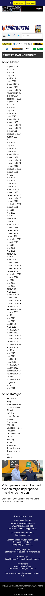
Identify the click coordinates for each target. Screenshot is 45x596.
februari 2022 (13, 225)
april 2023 (11, 184)
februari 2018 (13, 365)
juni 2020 (11, 283)
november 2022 (14, 198)
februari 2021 (13, 260)
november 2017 (14, 374)
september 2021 (14, 239)
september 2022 (14, 204)
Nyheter (10, 425)
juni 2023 (11, 178)
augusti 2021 (12, 242)
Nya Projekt (12, 422)
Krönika (10, 413)
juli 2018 (10, 350)
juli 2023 (10, 175)
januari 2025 (12, 122)
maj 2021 (11, 251)
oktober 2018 (12, 341)
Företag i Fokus (14, 404)
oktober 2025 (12, 96)
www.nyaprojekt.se (22, 520)
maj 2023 (11, 181)
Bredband (11, 399)
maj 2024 (11, 146)
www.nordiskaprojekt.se (22, 526)
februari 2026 (13, 84)
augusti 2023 (12, 172)
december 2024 (14, 125)
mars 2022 (11, 222)
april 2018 (11, 359)
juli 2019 (10, 315)
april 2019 (11, 324)
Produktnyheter (13, 434)
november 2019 (14, 303)
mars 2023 (11, 187)
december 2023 (14, 160)
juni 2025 (11, 108)
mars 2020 (11, 292)
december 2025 (14, 90)
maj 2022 (11, 216)
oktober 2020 (12, 271)
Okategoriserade (14, 428)
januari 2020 (12, 298)
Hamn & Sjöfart (13, 407)
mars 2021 (11, 257)
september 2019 (14, 309)
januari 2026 (12, 87)
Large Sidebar (13, 416)
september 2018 (14, 344)
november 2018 (14, 339)
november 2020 (14, 268)
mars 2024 (11, 151)
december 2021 (14, 230)
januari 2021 (12, 263)
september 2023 (14, 169)
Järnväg (10, 410)
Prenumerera (19, 3)
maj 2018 (11, 356)
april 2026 (11, 78)
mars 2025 (11, 116)
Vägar (9, 457)
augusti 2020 (12, 277)
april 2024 (11, 148)
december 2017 (14, 371)
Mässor (10, 419)
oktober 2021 (12, 236)
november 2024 (14, 128)
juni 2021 (11, 248)
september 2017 (14, 379)
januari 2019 (12, 333)
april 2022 (11, 219)
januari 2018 (12, 368)
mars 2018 (11, 362)
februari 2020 (13, 295)
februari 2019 (13, 330)
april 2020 (11, 289)
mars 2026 (11, 81)
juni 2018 (11, 353)
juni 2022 (11, 213)
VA (8, 454)
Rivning (10, 439)
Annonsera (30, 3)
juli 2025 (10, 105)
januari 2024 (12, 157)
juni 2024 (11, 143)
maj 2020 (11, 286)
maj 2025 (11, 110)
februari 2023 (13, 189)
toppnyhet (11, 445)
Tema (9, 442)
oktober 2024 (12, 131)
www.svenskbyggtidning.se (22, 523)
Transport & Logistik (15, 451)
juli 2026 (10, 70)
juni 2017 (11, 388)
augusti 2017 (12, 382)
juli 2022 (10, 210)
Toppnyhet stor (13, 448)
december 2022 (14, 195)
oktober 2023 (12, 166)
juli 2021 (10, 245)
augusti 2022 (12, 207)
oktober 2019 (12, 306)
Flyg (9, 401)
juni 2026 (11, 72)
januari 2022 (12, 227)
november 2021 (14, 233)
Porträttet (11, 431)
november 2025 (14, 93)
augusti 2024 (12, 137)
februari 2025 (13, 119)
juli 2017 (10, 385)
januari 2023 (12, 192)
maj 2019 (11, 321)
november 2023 (14, 163)
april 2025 (11, 113)
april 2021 (11, 254)
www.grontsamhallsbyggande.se (22, 529)
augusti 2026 (12, 67)
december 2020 (14, 265)
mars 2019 (11, 327)
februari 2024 (13, 154)
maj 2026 (11, 75)
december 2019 (14, 301)
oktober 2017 (12, 377)
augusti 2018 (12, 347)
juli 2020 (10, 280)
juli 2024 (10, 140)
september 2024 (14, 134)
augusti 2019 (12, 312)
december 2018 (14, 336)
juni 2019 (11, 318)
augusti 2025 (12, 102)
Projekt (10, 437)
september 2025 (14, 99)
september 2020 (14, 274)
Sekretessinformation (23, 594)
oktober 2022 (12, 201)
